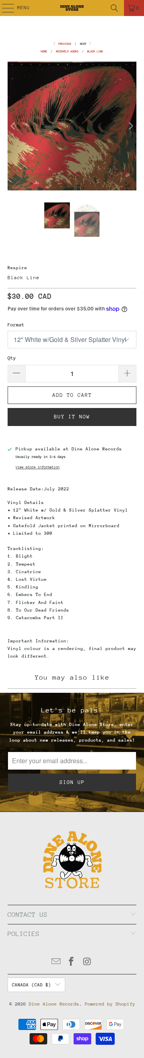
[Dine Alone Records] (72, 8)
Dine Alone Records (54, 1004)
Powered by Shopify (110, 1004)
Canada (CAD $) (31, 985)
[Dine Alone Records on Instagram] (87, 962)
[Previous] (13, 126)
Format (16, 325)
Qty (12, 358)
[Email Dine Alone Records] (56, 962)
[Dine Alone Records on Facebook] (72, 962)
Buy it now (72, 417)
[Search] (114, 8)
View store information (38, 467)
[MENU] (4, 8)
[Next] (130, 126)
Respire (17, 267)
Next (84, 44)
